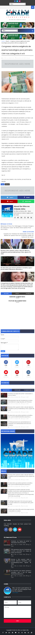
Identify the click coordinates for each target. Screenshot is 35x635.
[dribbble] (19, 632)
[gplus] (9, 632)
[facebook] (15, 1)
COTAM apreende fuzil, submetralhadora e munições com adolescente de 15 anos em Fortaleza (19, 423)
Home (3, 41)
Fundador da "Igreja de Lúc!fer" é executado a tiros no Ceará (21, 541)
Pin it (11, 201)
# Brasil (7, 184)
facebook (28, 293)
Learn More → (16, 592)
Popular (17, 390)
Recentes (6, 390)
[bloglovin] (15, 632)
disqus (17, 293)
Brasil (7, 41)
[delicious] (31, 632)
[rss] (22, 632)
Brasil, (28, 58)
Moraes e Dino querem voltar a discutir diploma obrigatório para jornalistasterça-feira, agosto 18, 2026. (16, 252)
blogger (6, 293)
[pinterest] (12, 632)
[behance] (25, 632)
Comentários (28, 390)
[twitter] (17, 1)
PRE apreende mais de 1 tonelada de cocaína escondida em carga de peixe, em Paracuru (20, 401)
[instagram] (19, 1)
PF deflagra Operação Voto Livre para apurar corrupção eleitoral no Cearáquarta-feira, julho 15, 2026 (20, 502)
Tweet (11, 197)
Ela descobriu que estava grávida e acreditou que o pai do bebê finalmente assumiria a (16, 268)
